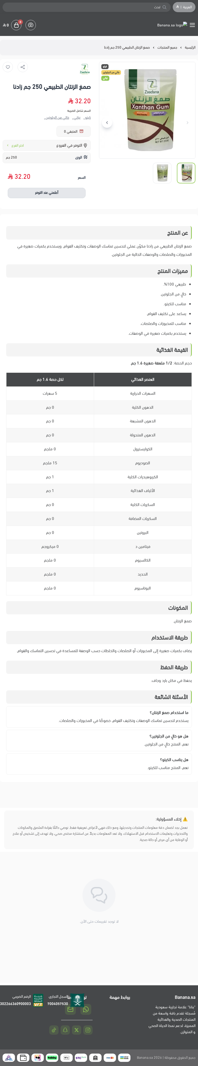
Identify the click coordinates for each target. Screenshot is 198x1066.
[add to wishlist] (8, 67)
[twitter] (76, 1030)
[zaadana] (84, 69)
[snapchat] (65, 1030)
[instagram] (88, 1030)
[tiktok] (54, 1030)
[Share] (23, 67)
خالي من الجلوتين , (56, 117)
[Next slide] (107, 122)
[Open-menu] (193, 25)
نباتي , (76, 117)
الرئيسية (190, 47)
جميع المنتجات (167, 47)
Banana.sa (145, 1057)
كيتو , (87, 117)
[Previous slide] (187, 122)
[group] (147, 110)
